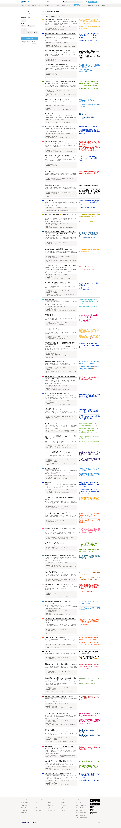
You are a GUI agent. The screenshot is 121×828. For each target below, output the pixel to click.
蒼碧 (58, 185)
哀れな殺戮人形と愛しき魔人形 (54, 774)
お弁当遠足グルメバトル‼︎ (52, 513)
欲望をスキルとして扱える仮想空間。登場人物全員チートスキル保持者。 (89, 331)
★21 (46, 506)
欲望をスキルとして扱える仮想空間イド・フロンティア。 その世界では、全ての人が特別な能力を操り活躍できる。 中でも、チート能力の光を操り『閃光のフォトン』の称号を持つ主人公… (60, 332)
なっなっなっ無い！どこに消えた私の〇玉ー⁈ (89, 602)
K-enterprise (60, 361)
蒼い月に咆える (49, 730)
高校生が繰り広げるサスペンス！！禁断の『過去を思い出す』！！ (88, 301)
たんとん (69, 452)
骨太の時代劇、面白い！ (87, 320)
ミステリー (50, 807)
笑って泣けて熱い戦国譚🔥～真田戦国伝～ (58, 214)
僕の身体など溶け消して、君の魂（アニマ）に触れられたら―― (89, 454)
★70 (46, 274)
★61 (46, 520)
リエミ (52, 114)
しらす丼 (61, 572)
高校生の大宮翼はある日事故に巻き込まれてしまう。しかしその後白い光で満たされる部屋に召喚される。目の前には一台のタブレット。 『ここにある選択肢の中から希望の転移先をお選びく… (61, 683)
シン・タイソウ (49, 200)
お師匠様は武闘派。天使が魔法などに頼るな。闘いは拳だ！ (89, 586)
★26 (46, 401)
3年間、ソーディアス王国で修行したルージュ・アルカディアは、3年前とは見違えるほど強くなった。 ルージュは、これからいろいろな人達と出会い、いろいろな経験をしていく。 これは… (60, 159)
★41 (46, 256)
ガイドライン (78, 813)
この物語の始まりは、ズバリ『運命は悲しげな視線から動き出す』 (89, 491)
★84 (46, 367)
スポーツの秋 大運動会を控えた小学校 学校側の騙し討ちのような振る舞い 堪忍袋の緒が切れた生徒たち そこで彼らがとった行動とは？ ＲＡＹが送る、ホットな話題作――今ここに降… (61, 204)
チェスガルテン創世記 (51, 283)
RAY (57, 200)
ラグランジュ (56, 651)
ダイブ (47, 114)
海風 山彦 (65, 713)
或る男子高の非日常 (51, 469)
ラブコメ (50, 755)
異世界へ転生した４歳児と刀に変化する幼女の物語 (89, 378)
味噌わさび (68, 773)
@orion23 (61, 329)
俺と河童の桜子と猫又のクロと (89, 761)
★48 (46, 592)
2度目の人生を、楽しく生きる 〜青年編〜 (57, 156)
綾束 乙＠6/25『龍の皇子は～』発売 (57, 235)
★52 (46, 163)
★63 (46, 290)
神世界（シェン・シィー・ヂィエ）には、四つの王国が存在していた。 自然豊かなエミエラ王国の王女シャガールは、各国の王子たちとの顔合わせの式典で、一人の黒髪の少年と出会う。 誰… (61, 486)
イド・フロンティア (51, 329)
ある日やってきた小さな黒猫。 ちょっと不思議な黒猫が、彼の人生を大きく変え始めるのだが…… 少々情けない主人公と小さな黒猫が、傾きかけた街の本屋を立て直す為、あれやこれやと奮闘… (60, 188)
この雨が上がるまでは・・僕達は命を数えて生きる (89, 578)
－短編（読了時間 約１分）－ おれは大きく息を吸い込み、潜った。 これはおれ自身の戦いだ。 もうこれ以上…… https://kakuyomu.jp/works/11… (61, 116)
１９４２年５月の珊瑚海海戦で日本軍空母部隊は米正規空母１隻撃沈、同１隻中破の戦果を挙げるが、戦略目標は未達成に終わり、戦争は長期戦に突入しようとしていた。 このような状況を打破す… (61, 68)
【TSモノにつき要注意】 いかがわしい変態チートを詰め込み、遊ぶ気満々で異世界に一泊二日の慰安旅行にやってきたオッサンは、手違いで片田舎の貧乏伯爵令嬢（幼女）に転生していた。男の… (61, 348)
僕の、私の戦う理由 (51, 572)
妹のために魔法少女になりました (55, 51)
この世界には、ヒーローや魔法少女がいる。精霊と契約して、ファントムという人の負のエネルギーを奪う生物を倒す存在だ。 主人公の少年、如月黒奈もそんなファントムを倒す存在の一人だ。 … (61, 54)
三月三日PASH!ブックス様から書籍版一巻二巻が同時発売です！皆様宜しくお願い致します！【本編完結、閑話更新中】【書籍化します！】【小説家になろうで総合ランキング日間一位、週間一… (61, 23)
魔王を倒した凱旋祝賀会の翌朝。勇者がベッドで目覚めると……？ (88, 234)
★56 (46, 336)
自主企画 (63, 802)
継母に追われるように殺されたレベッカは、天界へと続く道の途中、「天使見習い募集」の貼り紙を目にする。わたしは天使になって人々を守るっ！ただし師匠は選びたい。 (61, 588)
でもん (59, 378)
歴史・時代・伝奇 (52, 72)
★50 (46, 644)
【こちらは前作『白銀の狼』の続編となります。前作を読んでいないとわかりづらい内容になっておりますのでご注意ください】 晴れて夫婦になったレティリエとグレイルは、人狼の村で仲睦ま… (61, 145)
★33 (46, 720)
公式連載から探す (25, 809)
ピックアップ (64, 805)
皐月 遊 (73, 156)
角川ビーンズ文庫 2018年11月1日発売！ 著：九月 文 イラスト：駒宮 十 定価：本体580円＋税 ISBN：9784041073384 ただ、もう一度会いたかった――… (60, 534)
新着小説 (63, 807)
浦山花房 (66, 394)
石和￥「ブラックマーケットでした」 (61, 267)
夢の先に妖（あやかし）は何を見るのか (57, 555)
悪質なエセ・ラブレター (87, 100)
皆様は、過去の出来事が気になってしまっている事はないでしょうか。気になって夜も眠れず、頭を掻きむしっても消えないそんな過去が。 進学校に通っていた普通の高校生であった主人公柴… (61, 303)
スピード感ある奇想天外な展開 (89, 608)
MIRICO (74, 664)
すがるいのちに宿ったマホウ (53, 394)
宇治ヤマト (67, 100)
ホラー (37, 807)
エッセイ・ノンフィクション (54, 644)
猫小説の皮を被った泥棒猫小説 (89, 185)
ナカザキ (59, 748)
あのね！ (62, 543)
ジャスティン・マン (28, 32)
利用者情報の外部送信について (82, 817)
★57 (46, 547)
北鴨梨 (71, 249)
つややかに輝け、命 (51, 637)
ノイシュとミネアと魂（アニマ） (55, 452)
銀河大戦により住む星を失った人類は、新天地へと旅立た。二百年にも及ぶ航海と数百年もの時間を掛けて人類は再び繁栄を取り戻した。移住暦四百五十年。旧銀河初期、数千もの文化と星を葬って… (61, 174)
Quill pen (54, 438)
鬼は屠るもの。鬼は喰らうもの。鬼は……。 (88, 731)
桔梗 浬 (72, 555)
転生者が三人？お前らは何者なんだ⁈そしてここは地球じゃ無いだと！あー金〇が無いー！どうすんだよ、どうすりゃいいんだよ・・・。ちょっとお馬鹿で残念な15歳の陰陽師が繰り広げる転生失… (61, 607)
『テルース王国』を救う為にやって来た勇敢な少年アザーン (89, 544)
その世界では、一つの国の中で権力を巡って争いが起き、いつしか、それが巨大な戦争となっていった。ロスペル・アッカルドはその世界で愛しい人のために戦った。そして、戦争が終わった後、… (61, 777)
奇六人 (55, 423)
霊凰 (66, 65)
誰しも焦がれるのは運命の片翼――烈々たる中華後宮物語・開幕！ (89, 530)
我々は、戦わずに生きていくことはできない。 (89, 638)
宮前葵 (67, 19)
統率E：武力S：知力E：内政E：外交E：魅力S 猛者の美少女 (89, 345)
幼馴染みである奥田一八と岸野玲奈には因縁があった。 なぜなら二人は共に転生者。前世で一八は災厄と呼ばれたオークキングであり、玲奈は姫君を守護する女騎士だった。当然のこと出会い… (61, 86)
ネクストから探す (25, 802)
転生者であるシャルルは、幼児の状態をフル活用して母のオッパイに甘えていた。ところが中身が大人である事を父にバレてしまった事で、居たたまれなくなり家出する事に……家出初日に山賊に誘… (61, 382)
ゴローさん (66, 680)
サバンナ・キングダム (51, 543)
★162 (47, 72)
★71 (46, 178)
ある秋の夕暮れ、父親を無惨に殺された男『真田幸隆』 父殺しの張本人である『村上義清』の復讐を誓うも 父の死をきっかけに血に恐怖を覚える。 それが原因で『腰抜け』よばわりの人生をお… (60, 220)
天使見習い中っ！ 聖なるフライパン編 (57, 585)
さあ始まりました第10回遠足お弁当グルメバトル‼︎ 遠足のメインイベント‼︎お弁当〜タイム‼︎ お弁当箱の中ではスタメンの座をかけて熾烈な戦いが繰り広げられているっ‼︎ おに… (61, 516)
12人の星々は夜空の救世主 (53, 713)
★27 (46, 385)
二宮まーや (48, 499)
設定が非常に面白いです (87, 780)
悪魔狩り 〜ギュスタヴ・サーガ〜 (55, 696)
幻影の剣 (47, 651)
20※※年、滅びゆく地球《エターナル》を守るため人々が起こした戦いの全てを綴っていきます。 (60, 654)
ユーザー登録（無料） (32, 41)
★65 (46, 489)
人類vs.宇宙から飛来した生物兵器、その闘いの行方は (89, 424)
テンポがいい (83, 221)
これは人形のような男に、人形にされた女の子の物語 (89, 774)
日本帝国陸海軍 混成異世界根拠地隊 (56, 249)
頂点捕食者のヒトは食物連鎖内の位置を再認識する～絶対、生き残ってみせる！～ (60, 619)
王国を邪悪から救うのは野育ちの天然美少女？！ (89, 437)
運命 (24, 26)
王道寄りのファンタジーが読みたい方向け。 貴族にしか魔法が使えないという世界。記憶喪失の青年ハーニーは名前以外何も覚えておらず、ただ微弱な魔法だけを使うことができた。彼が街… (61, 397)
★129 (47, 149)
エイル (60, 299)
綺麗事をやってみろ (85, 41)
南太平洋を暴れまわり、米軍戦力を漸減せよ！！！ (89, 66)
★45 (46, 459)
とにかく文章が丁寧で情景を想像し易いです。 (89, 460)
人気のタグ (63, 804)
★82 (46, 322)
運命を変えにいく (85, 126)
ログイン (85, 1)
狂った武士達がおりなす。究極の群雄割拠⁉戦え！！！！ (89, 215)
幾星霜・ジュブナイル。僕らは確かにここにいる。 (89, 417)
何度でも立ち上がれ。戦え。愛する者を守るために (89, 143)
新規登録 (93, 1)
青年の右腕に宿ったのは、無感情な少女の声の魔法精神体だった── (89, 396)
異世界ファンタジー (54, 26)
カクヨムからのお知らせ (81, 805)
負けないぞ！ (83, 114)
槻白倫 (68, 51)
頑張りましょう (84, 288)
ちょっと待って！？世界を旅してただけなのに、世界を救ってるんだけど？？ (89, 35)
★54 (46, 133)
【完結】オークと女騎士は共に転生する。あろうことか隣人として (89, 83)
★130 (47, 90)
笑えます (82, 591)
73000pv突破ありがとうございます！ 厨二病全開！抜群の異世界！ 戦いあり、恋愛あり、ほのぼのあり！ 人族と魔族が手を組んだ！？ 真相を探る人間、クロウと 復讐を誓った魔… (60, 39)
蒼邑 (50, 482)
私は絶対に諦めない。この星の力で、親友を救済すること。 (89, 714)
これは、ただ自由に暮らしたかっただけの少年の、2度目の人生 (89, 158)
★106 (47, 242)
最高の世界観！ (84, 683)
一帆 (57, 730)
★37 (46, 610)
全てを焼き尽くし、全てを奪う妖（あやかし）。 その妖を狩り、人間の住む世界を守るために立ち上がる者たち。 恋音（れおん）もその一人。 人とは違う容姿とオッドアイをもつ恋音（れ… (60, 559)
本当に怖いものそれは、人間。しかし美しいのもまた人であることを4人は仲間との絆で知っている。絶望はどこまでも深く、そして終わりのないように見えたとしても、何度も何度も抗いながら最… (61, 412)
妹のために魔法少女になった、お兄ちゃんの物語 (89, 52)
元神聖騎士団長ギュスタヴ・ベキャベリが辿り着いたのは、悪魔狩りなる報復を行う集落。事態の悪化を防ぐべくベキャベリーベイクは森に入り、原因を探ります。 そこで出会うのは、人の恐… (61, 700)
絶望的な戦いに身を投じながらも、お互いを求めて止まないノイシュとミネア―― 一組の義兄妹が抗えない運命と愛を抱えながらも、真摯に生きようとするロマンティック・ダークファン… (61, 455)
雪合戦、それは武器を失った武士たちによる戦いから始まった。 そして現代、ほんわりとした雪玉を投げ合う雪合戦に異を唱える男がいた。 (60, 364)
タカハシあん (62, 171)
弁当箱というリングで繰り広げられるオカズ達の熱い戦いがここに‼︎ (89, 515)
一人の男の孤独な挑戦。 (87, 117)
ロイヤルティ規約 (84, 809)
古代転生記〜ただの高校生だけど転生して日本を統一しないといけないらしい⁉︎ (60, 679)
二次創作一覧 (24, 810)
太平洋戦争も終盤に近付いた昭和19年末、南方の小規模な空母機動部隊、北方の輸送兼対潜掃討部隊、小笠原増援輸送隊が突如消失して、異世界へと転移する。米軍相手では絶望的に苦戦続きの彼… (61, 252)
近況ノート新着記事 (65, 809)
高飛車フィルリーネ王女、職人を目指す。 (58, 664)
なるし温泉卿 (66, 513)
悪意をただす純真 (85, 441)
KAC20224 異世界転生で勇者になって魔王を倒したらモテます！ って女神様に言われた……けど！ (60, 232)
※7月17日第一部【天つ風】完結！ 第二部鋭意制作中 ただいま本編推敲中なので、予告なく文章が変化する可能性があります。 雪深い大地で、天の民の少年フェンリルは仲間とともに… (61, 286)
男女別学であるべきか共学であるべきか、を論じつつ (89, 474)
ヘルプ (77, 804)
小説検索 (63, 810)
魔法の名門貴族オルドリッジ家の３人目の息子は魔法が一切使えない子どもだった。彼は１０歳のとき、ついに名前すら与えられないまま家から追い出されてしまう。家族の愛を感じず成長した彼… (61, 130)
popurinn (57, 315)
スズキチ (50, 35)
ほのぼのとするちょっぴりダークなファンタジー (89, 498)
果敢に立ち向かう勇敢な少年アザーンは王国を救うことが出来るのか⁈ (59, 545)
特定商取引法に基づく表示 (81, 812)
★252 (47, 105)
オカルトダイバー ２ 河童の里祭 (55, 761)
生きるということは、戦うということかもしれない (89, 643)
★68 (46, 306)
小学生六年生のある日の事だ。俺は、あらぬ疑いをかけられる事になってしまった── (61, 102)
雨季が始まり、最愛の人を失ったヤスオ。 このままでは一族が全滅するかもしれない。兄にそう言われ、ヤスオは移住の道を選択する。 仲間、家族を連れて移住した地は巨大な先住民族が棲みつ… (60, 575)
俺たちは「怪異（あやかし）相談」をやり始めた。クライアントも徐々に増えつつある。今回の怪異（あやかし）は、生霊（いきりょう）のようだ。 (61, 763)
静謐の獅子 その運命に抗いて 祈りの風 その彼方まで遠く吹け (89, 411)
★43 (46, 562)
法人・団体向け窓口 (80, 807)
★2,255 (47, 26)
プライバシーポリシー (80, 815)
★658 (47, 42)
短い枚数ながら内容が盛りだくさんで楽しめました (89, 767)
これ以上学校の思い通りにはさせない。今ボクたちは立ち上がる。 (89, 202)
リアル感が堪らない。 (86, 70)
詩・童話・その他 (52, 520)
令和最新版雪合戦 (50, 361)
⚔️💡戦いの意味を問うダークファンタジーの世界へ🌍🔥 (89, 657)
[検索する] (63, 2)
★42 (46, 737)
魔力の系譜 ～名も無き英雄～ (54, 126)
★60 (46, 416)
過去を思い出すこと (51, 299)
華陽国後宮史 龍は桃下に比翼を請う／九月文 (59, 528)
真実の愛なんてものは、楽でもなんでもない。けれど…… (89, 148)
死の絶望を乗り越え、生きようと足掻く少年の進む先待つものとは (89, 131)
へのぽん (73, 585)
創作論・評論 (38, 810)
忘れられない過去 (85, 306)
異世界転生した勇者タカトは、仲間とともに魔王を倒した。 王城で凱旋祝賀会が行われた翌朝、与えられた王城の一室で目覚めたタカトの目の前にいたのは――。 (61, 238)
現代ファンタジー (52, 58)
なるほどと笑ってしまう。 (88, 207)
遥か (46, 483)
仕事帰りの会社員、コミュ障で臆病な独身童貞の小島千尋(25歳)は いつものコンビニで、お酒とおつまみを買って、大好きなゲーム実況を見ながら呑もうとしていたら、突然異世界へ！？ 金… (61, 502)
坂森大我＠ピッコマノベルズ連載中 (58, 83)
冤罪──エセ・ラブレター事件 (54, 100)
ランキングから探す (25, 805)
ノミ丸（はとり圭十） (66, 283)
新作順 (59, 16)
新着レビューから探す (25, 812)
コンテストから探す (25, 804)
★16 (46, 537)
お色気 (25, 29)
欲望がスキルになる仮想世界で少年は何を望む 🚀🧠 (89, 337)
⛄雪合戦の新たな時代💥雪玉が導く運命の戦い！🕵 (89, 367)
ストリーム (48, 423)
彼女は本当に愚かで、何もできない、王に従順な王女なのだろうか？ (89, 666)
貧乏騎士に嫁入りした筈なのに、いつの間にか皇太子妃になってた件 (89, 21)
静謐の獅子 (48, 409)
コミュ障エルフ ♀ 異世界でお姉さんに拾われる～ (60, 497)
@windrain (70, 761)
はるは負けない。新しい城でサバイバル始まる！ (88, 316)
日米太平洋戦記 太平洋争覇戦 (54, 65)
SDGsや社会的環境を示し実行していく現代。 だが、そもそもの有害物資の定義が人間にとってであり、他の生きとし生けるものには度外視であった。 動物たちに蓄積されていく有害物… (60, 625)
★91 (46, 192)
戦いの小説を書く (29, 38)
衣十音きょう (57, 409)
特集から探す (24, 807)
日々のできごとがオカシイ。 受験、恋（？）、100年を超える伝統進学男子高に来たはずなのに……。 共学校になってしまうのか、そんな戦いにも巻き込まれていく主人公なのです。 (61, 472)
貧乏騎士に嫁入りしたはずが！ (54, 20)
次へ (74, 789)
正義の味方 (31, 26)
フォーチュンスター (51, 171)
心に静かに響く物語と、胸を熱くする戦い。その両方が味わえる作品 (89, 721)
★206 (47, 58)
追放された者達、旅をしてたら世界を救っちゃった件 (60, 34)
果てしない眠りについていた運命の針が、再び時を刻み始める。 (89, 484)
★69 (46, 223)
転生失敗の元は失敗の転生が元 (54, 601)
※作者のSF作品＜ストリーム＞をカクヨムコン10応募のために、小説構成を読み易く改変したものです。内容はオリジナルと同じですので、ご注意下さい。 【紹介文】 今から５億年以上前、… (61, 427)
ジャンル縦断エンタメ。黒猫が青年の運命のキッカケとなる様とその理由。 (89, 191)
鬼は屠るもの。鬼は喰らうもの (89, 735)
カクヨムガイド (79, 802)
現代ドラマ (51, 105)
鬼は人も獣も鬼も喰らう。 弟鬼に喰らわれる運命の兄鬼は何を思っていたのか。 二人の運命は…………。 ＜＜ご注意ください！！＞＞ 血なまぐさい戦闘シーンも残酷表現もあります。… (61, 733)
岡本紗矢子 (61, 637)
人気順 (46, 16)
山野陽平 (70, 696)
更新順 (53, 16)
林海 (59, 468)
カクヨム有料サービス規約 (81, 810)
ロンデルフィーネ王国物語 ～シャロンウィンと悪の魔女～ (60, 437)
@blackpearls (52, 344)
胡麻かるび (68, 126)
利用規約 (77, 809)
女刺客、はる (49, 315)
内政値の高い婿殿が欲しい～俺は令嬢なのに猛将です (60, 344)
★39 (46, 687)
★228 (47, 119)
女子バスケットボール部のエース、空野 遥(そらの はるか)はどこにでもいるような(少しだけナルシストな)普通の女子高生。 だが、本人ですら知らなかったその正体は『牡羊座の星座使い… (61, 717)
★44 (46, 657)
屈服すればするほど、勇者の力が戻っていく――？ (89, 748)
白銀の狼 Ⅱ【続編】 (51, 142)
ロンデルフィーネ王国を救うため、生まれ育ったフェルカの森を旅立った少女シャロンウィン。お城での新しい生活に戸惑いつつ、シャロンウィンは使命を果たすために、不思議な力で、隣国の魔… (61, 441)
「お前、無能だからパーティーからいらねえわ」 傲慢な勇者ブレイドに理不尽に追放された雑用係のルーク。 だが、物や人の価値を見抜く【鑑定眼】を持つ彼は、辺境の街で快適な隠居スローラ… (60, 752)
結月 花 (61, 142)
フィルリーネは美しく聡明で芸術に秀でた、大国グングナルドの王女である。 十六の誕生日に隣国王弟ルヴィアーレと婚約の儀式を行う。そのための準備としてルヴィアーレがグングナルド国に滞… (61, 667)
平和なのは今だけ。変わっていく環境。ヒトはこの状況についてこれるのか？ (89, 621)
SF (49, 178)
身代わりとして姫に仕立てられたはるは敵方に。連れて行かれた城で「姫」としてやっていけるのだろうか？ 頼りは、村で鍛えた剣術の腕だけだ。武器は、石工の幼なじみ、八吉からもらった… (61, 318)
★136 (47, 207)
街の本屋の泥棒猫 (50, 185)
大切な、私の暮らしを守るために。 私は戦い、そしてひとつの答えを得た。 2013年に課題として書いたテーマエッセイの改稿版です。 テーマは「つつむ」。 (60, 641)
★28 (46, 352)
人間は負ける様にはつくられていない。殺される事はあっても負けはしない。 (89, 430)
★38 (46, 703)
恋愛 (50, 149)
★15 (46, 671)
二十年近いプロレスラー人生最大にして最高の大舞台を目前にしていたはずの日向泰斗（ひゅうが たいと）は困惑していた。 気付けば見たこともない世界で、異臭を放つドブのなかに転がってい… (61, 271)
